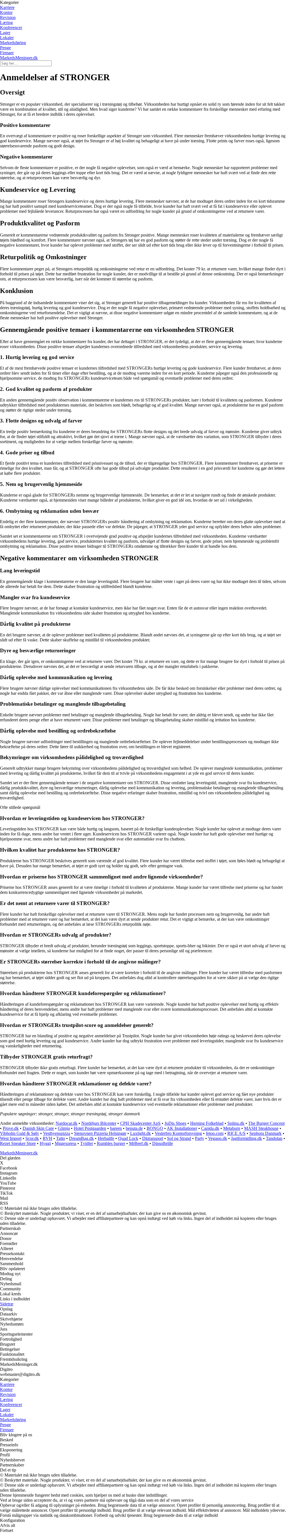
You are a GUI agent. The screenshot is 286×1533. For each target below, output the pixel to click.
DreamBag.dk (81, 1138)
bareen (116, 1128)
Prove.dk (11, 1128)
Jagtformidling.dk (246, 1138)
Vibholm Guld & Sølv (19, 1133)
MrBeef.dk (138, 1143)
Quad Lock (128, 1138)
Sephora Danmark (265, 1133)
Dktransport (152, 1138)
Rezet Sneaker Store (18, 1143)
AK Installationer (182, 1128)
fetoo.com (214, 1133)
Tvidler (86, 1143)
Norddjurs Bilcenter (98, 1123)
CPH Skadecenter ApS (140, 1123)
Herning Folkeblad (206, 1123)
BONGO (155, 1128)
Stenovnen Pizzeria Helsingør (100, 1133)
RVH (47, 1138)
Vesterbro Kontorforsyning (178, 1133)
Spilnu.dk (235, 1123)
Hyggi (45, 1143)
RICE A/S (236, 1133)
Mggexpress (65, 1143)
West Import (11, 1138)
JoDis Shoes (175, 1123)
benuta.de (134, 1128)
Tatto (60, 1138)
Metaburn (231, 1128)
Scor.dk (32, 1138)
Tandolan (274, 1138)
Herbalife (106, 1138)
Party (199, 1138)
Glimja (64, 1128)
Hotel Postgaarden (90, 1128)
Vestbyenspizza (56, 1133)
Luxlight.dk (140, 1133)
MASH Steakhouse (261, 1128)
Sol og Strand (179, 1138)
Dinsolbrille (162, 1143)
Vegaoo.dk (217, 1138)
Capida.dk (210, 1128)
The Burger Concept (266, 1123)
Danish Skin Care (38, 1128)
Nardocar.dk (66, 1123)
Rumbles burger (111, 1143)
